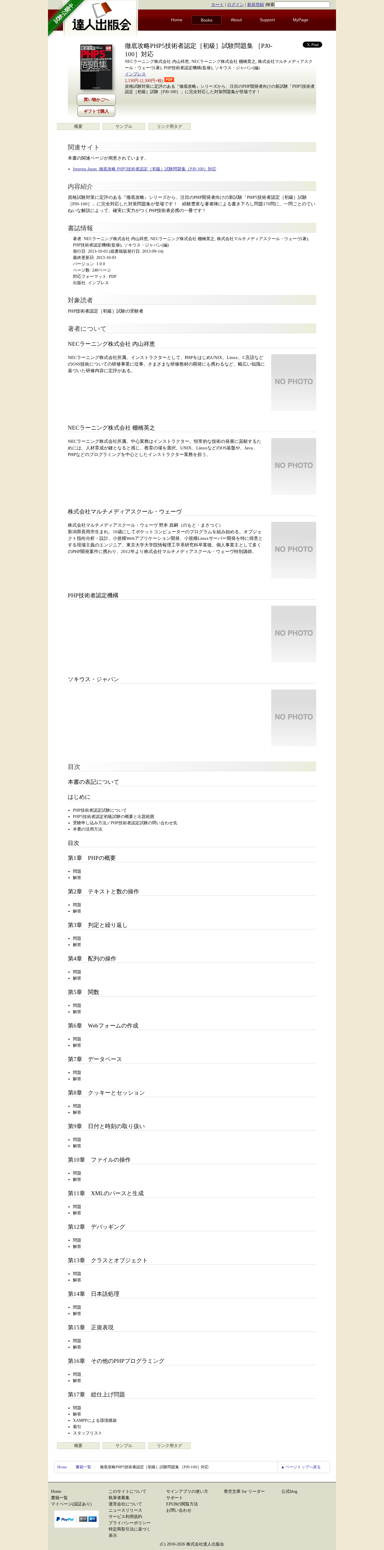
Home (176, 19)
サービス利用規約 (125, 1516)
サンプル (124, 126)
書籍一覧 (83, 1467)
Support (267, 19)
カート (217, 4)
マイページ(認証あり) (71, 1504)
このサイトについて (127, 1491)
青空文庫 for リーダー (244, 1491)
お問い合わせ (178, 1510)
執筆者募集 (119, 1498)
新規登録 (255, 4)
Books (206, 20)
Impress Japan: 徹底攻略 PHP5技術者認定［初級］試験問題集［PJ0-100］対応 (144, 169)
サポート (174, 1498)
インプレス (135, 74)
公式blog (289, 1491)
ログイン (235, 4)
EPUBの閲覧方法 (182, 1504)
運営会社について (125, 1504)
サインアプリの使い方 (187, 1491)
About (236, 19)
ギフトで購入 (96, 111)
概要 (78, 126)
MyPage (300, 19)
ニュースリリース (125, 1510)
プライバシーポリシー (130, 1523)
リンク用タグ (169, 126)
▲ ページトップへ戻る (301, 1467)
